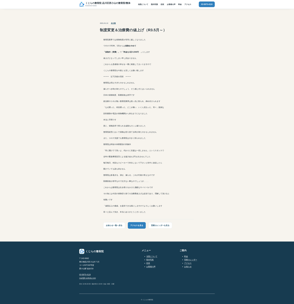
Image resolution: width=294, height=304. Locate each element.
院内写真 (150, 260)
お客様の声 (150, 267)
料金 (186, 256)
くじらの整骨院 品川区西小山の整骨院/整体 (107, 3)
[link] (104, 4)
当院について (151, 256)
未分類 (113, 23)
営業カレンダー (190, 260)
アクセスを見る (136, 225)
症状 (148, 263)
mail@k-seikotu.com (87, 278)
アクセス (188, 263)
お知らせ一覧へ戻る (114, 225)
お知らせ (188, 267)
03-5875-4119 (206, 4)
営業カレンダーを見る (160, 225)
